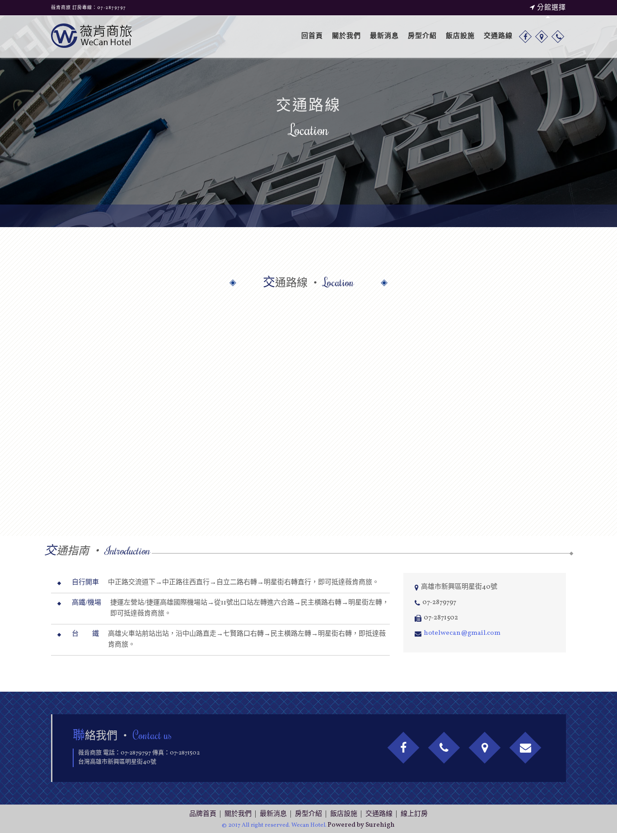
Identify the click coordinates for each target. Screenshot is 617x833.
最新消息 (384, 36)
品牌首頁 (202, 814)
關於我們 (346, 36)
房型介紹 (422, 36)
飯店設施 (460, 36)
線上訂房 (414, 814)
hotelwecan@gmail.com (462, 633)
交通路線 (498, 36)
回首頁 (312, 36)
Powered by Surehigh (361, 825)
